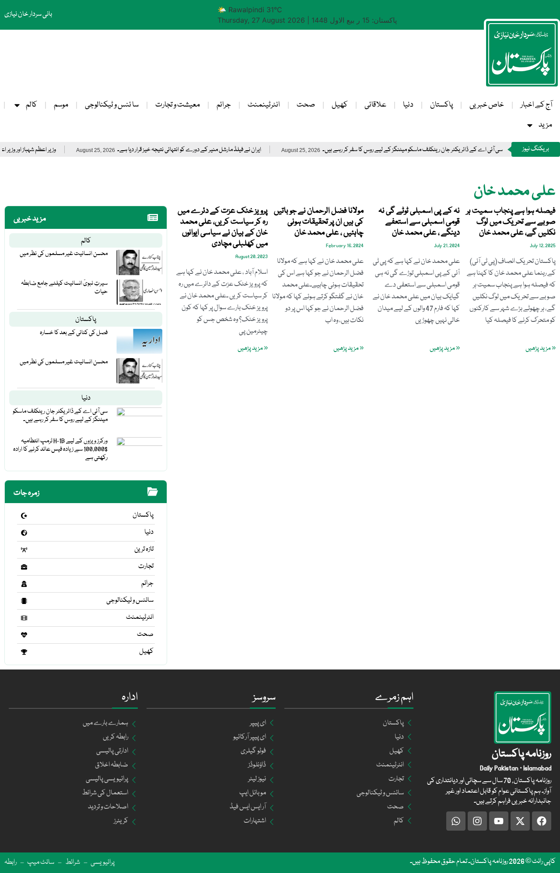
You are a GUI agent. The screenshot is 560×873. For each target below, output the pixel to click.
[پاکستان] (24, 516)
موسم (61, 105)
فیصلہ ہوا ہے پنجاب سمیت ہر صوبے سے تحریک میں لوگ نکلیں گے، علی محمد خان (511, 222)
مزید (545, 125)
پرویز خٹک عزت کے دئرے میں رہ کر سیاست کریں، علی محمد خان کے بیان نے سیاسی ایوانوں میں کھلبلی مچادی (223, 227)
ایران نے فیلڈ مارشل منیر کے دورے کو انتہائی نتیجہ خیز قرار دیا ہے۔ (208, 150)
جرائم (224, 105)
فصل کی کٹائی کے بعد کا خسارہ (74, 333)
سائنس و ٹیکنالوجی (130, 600)
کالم (31, 105)
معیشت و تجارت (177, 105)
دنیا (408, 105)
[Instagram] (477, 821)
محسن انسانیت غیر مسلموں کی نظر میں (64, 254)
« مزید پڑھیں (540, 348)
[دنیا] (24, 533)
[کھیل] (24, 652)
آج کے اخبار (536, 105)
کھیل (340, 105)
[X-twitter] (520, 821)
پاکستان (441, 105)
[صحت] (24, 635)
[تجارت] (24, 567)
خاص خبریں (486, 105)
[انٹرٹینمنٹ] (24, 618)
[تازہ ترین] (24, 550)
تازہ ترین (144, 549)
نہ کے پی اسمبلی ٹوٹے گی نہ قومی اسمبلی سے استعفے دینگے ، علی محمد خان (419, 222)
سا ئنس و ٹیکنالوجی (112, 105)
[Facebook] (541, 821)
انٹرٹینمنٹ (264, 105)
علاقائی (375, 105)
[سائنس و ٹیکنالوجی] (24, 601)
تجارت (146, 566)
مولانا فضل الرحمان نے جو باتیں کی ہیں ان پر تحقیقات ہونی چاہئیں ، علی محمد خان (319, 222)
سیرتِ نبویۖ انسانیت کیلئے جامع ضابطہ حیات (64, 288)
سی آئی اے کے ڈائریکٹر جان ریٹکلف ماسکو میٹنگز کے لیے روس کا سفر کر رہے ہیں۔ (431, 150)
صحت (306, 105)
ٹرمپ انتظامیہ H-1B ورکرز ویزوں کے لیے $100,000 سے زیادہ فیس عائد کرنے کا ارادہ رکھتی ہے (60, 449)
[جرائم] (24, 584)
